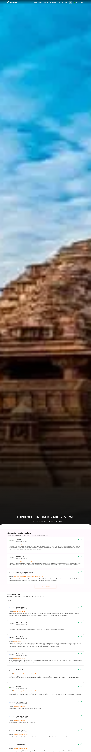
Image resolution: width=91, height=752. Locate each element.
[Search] (70, 2)
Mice (66, 2)
